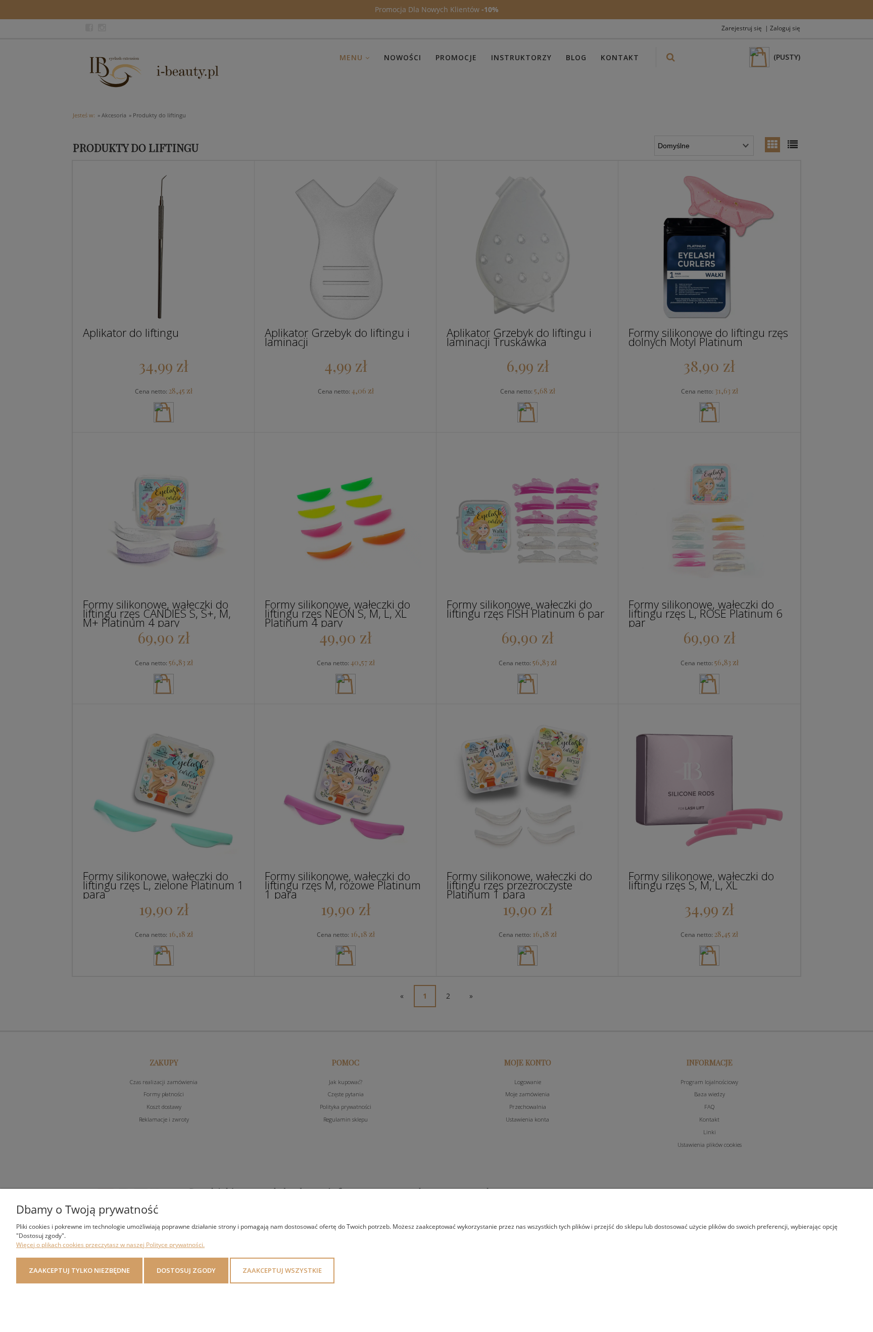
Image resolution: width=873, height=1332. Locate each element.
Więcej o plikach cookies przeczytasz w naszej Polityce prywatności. (110, 1244)
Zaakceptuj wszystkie (282, 1270)
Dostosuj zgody (186, 1270)
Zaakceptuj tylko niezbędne (79, 1270)
